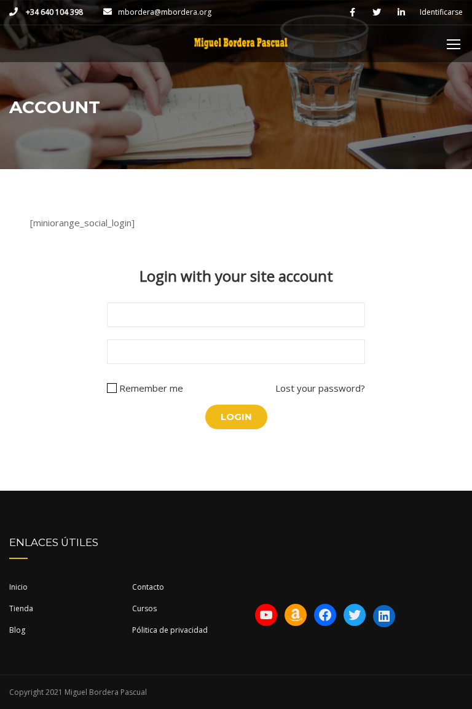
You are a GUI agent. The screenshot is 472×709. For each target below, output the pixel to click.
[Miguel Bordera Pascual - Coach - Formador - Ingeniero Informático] (241, 50)
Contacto (148, 587)
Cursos (144, 608)
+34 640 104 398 (53, 12)
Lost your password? (320, 388)
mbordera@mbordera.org (164, 12)
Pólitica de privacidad (170, 630)
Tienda (21, 608)
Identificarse (441, 12)
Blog (17, 630)
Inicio (18, 587)
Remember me (151, 388)
